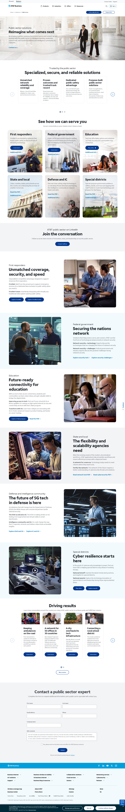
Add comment (31, 731)
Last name (65, 703)
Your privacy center (21, 796)
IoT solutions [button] (12, 777)
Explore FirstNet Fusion (34, 299)
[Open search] (106, 6)
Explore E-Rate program (19, 419)
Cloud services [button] (71, 777)
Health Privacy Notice (58, 796)
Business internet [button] (13, 774)
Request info (109, 12)
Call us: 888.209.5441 (94, 12)
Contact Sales (108, 1)
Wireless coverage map (15, 789)
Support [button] (10, 780)
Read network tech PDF (81, 475)
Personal (11, 1)
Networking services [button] (103, 774)
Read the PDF (15, 192)
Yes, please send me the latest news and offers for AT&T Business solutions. (63, 744)
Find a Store (38, 792)
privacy (72, 755)
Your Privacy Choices (43, 796)
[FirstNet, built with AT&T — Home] (15, 6)
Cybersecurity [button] (101, 777)
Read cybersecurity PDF (102, 475)
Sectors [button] (69, 780)
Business (18, 1)
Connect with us (62, 244)
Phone (64, 712)
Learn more (16, 148)
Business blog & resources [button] (42, 780)
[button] (113, 94)
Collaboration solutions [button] (74, 774)
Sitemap (71, 789)
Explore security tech (81, 358)
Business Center (13, 792)
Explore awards (93, 588)
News (101, 789)
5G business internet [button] (40, 777)
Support (115, 1)
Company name (31, 722)
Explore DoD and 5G (16, 531)
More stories (62, 672)
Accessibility (32, 796)
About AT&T (38, 789)
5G (100, 792)
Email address (31, 712)
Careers (71, 792)
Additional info (15, 152)
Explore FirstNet (16, 299)
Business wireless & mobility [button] (43, 774)
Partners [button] (99, 780)
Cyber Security (70, 796)
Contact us (13, 47)
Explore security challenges (102, 358)
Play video (91, 148)
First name (30, 703)
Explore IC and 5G (32, 531)
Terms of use (11, 796)
